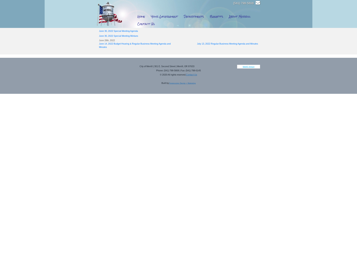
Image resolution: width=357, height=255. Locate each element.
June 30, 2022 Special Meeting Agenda (118, 31)
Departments (194, 17)
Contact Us (146, 24)
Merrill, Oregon (249, 67)
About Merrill (240, 17)
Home (141, 17)
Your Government (164, 17)
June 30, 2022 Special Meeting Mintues (118, 36)
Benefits (216, 17)
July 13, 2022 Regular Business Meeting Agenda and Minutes (227, 44)
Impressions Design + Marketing (182, 83)
